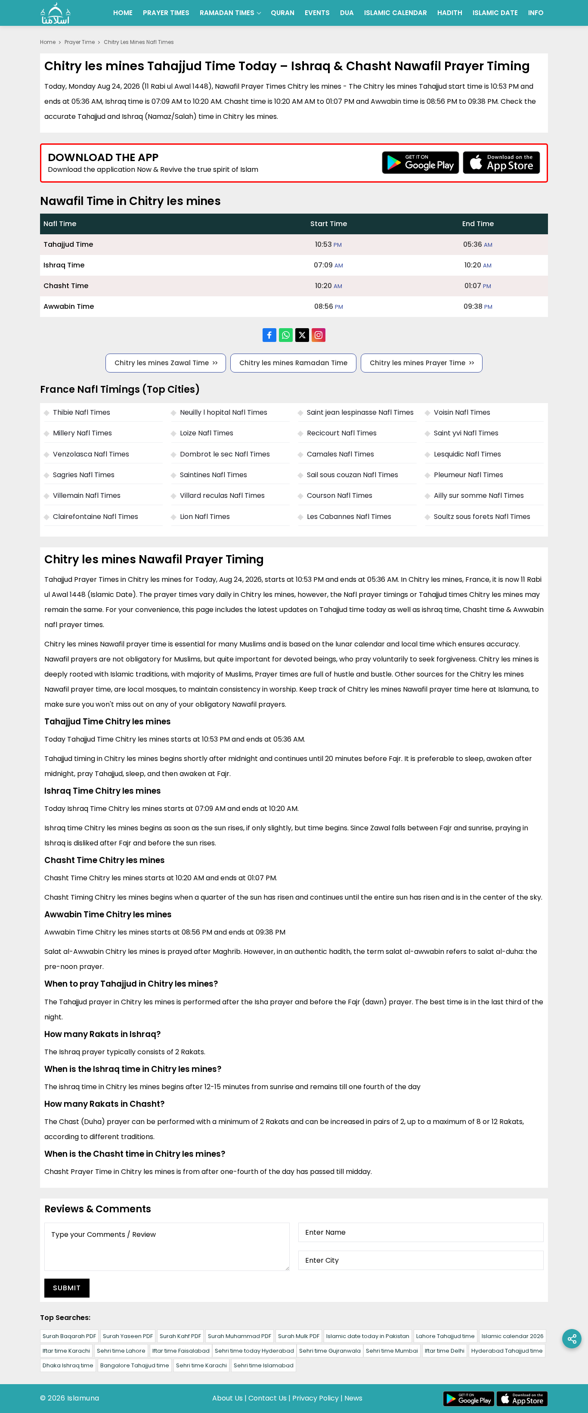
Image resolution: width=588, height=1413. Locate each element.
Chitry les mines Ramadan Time (293, 362)
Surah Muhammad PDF (239, 1336)
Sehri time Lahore (121, 1351)
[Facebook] (269, 335)
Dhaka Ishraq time (68, 1365)
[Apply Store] (501, 162)
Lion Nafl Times (205, 517)
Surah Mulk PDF (298, 1336)
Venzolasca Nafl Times (91, 454)
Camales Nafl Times (340, 454)
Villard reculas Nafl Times (222, 495)
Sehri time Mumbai (392, 1351)
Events (317, 12)
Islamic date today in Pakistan (367, 1336)
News (353, 1398)
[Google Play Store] (420, 162)
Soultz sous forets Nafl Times (482, 517)
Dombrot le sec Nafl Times (225, 454)
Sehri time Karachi (201, 1365)
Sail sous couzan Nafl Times (352, 475)
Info (536, 12)
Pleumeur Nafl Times (468, 475)
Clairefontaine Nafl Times (95, 517)
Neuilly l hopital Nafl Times (223, 412)
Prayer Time (80, 42)
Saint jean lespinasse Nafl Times (360, 412)
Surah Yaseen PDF (128, 1336)
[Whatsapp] (286, 335)
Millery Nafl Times (82, 433)
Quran (282, 12)
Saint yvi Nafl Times (466, 433)
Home (123, 12)
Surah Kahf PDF (180, 1336)
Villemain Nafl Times (87, 495)
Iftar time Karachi (66, 1351)
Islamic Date (495, 12)
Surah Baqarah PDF (69, 1336)
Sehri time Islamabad (264, 1365)
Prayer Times (166, 12)
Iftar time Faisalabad (181, 1351)
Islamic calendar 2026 (513, 1336)
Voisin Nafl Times (462, 412)
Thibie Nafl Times (81, 412)
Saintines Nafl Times (213, 475)
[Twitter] (302, 335)
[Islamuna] (55, 13)
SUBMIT (67, 1288)
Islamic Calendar (395, 12)
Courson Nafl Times (339, 495)
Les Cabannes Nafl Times (349, 517)
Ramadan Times (227, 12)
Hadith (449, 12)
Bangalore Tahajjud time (134, 1365)
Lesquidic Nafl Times (467, 454)
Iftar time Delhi (444, 1351)
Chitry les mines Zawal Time (162, 362)
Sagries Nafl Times (84, 475)
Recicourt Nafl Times (342, 433)
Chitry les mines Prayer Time (417, 362)
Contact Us (267, 1398)
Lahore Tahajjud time (445, 1336)
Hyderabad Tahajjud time (507, 1351)
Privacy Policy (315, 1398)
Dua (347, 12)
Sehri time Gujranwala (330, 1351)
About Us (227, 1398)
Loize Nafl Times (206, 433)
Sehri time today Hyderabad (254, 1351)
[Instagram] (318, 335)
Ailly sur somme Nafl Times (479, 495)
